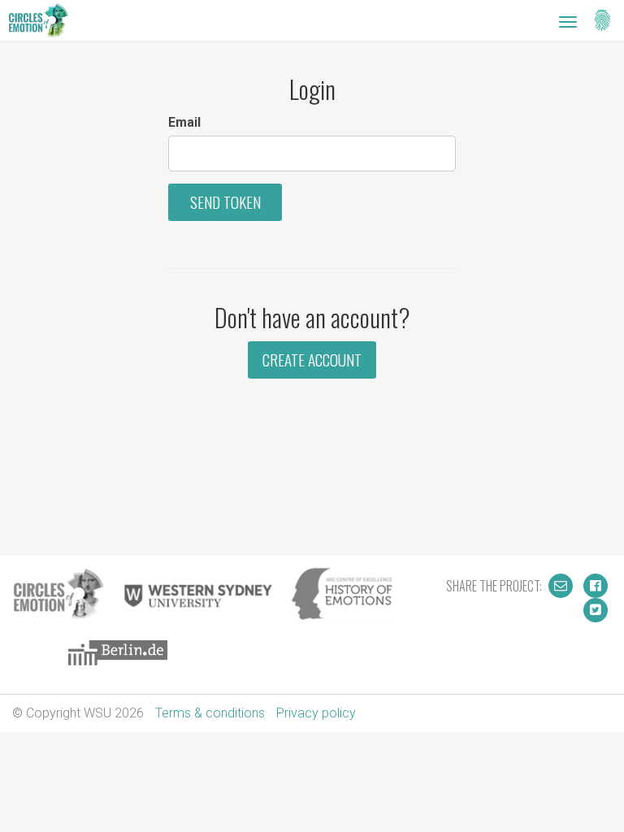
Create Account (312, 359)
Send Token (225, 202)
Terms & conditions (210, 713)
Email (184, 122)
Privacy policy (316, 713)
